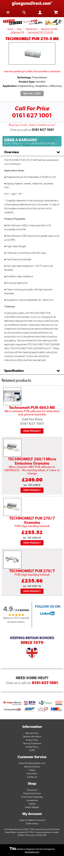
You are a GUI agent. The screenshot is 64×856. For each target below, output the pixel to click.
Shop (19, 28)
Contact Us (32, 777)
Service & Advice (32, 766)
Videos (32, 770)
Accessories (32, 800)
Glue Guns (32, 790)
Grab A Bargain (32, 807)
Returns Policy (32, 733)
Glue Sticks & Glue (32, 793)
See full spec (32, 93)
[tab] (32, 152)
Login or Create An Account (32, 820)
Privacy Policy (32, 740)
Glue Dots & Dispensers (32, 797)
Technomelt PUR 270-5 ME (40, 32)
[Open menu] (8, 12)
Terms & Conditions (32, 743)
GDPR (32, 750)
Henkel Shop (31, 28)
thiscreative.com (32, 851)
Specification (14, 371)
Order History (32, 823)
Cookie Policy (32, 746)
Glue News (32, 773)
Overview (11, 152)
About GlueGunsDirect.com (32, 763)
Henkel (32, 803)
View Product (32, 431)
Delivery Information (32, 736)
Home (10, 28)
